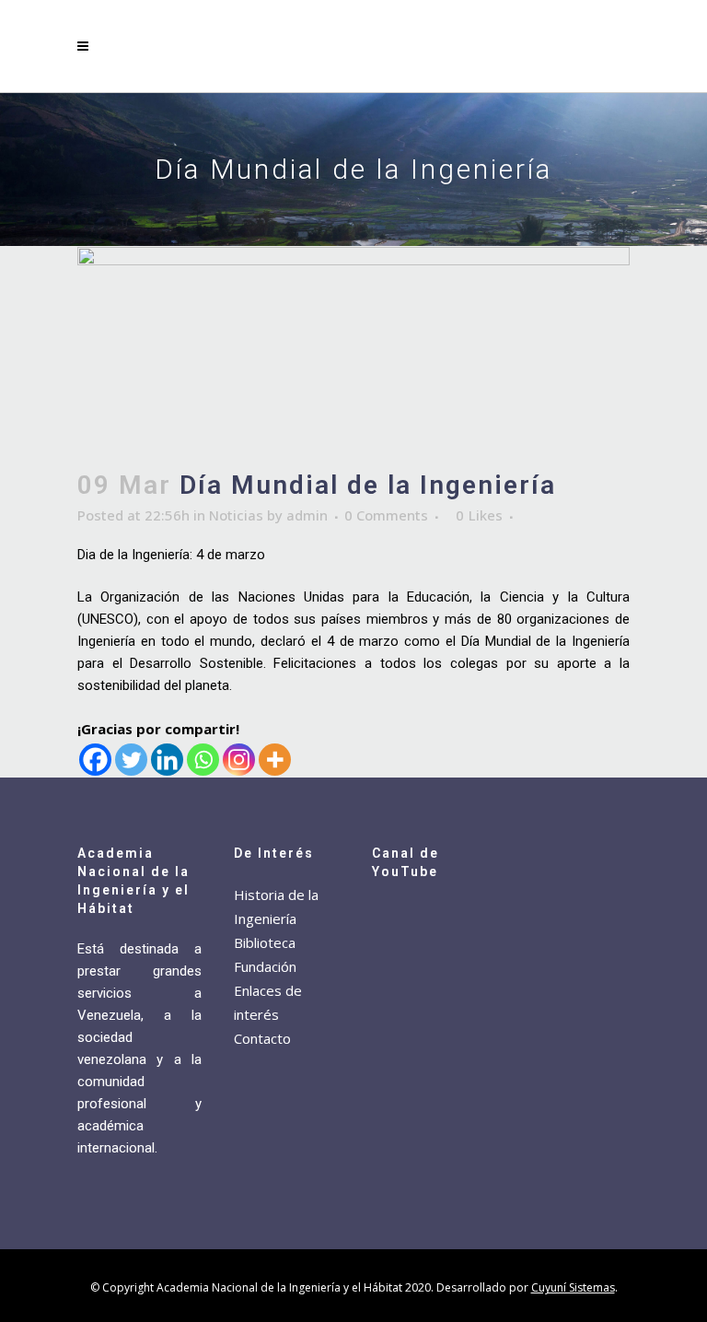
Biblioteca (265, 942)
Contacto (262, 1038)
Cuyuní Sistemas (573, 1287)
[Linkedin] (167, 759)
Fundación (265, 966)
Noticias (236, 515)
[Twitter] (131, 759)
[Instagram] (239, 759)
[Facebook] (95, 759)
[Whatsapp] (203, 759)
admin (307, 515)
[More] (275, 759)
